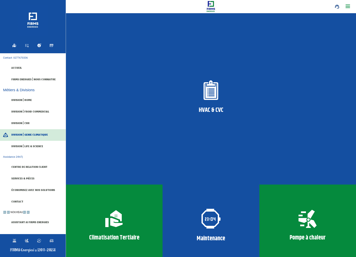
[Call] (337, 7)
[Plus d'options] (348, 7)
